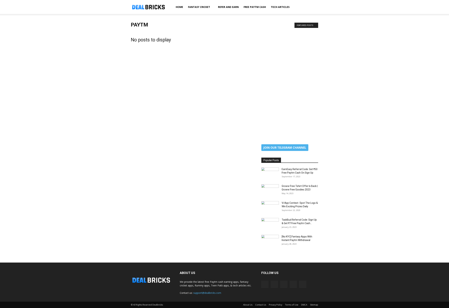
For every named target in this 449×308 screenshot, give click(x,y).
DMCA (304, 304)
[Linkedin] (274, 284)
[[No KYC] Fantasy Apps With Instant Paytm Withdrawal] (270, 241)
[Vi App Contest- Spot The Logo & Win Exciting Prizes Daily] (270, 207)
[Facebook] (264, 284)
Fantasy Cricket (199, 7)
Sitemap (314, 304)
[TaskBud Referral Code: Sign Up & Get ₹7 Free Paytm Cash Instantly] (270, 224)
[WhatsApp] (302, 284)
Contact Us (260, 304)
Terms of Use (291, 304)
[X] (293, 284)
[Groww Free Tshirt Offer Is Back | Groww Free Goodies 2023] (270, 190)
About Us (247, 304)
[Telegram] (283, 284)
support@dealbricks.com (207, 292)
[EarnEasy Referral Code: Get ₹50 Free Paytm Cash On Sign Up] (270, 173)
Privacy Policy (275, 304)
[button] (314, 7)
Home (179, 7)
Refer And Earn (228, 7)
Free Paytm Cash (255, 7)
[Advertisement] (289, 84)
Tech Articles (280, 7)
